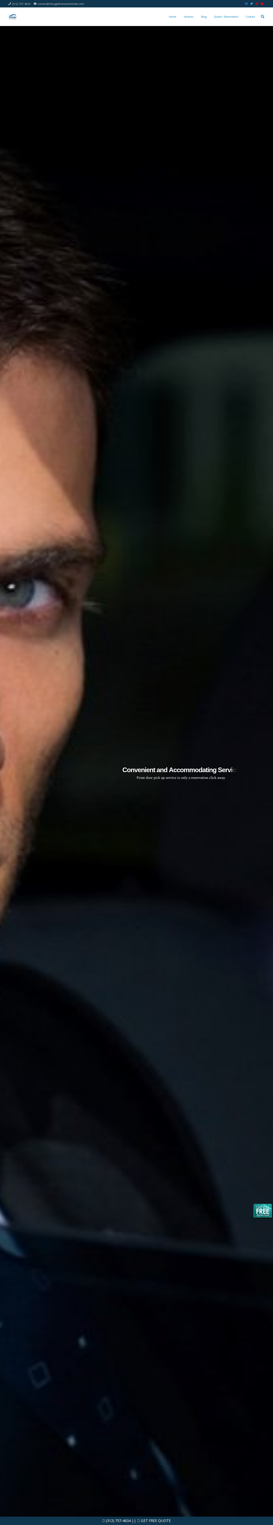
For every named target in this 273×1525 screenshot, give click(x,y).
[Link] (12, 17)
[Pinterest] (256, 3)
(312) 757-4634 (118, 1520)
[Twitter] (251, 3)
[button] (262, 16)
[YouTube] (262, 3)
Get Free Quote (155, 1520)
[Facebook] (246, 3)
